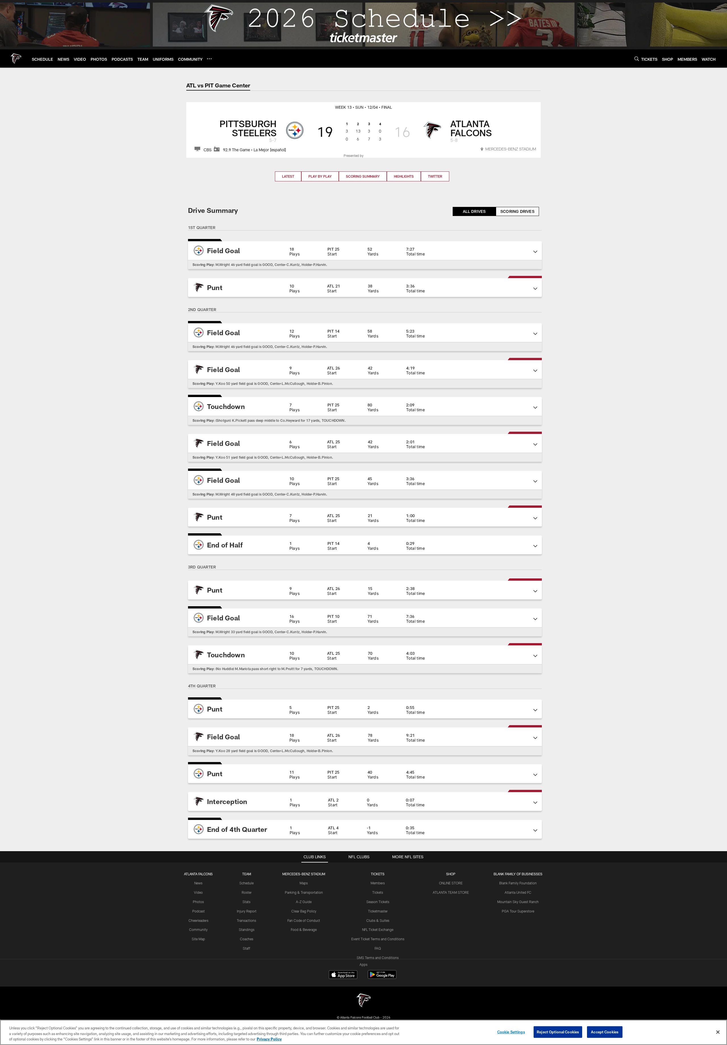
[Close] (718, 1032)
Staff (246, 948)
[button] (365, 250)
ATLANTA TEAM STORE (451, 892)
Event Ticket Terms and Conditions (377, 939)
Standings (246, 929)
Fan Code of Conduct (303, 920)
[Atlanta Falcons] (363, 1001)
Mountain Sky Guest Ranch (518, 902)
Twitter (435, 176)
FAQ (378, 948)
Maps (304, 883)
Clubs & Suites (377, 920)
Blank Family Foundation (518, 883)
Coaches (246, 939)
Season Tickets (377, 902)
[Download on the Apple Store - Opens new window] (343, 975)
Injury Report (246, 911)
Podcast (198, 911)
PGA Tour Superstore (518, 911)
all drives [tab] (474, 211)
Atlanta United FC (518, 892)
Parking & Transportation (304, 892)
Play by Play (320, 176)
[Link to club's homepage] (16, 58)
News (198, 883)
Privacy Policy (269, 1039)
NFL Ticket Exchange (377, 929)
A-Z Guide (304, 902)
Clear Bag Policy (303, 911)
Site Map (198, 939)
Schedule (246, 883)
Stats (246, 902)
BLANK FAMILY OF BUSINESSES (518, 874)
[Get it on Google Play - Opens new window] (382, 977)
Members (378, 883)
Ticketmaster (378, 911)
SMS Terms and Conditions (378, 958)
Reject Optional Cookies (558, 1031)
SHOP (451, 874)
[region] (363, 1032)
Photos (198, 902)
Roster (247, 892)
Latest (288, 176)
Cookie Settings (511, 1031)
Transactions (246, 920)
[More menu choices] (209, 58)
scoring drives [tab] (517, 211)
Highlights (404, 176)
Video (198, 892)
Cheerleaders (198, 920)
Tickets (377, 892)
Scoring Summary (363, 176)
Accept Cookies (605, 1031)
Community (198, 929)
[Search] (636, 58)
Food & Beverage (304, 929)
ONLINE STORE (451, 883)
